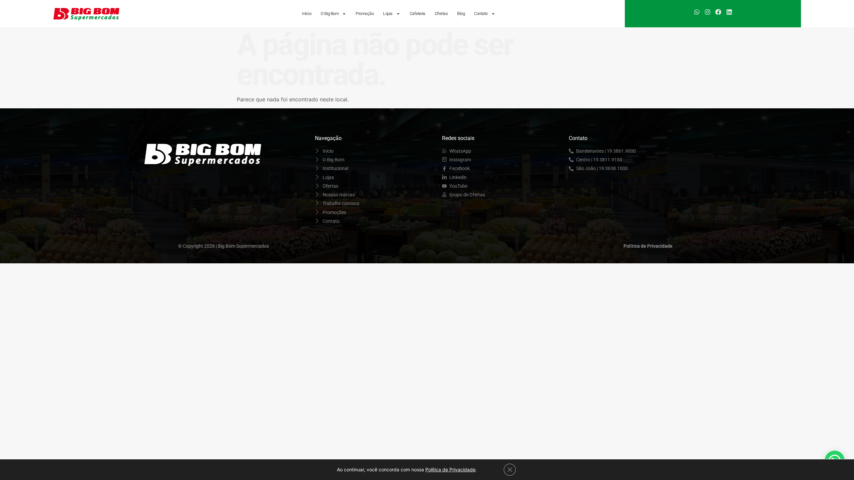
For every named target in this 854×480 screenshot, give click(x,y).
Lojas (387, 13)
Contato (480, 13)
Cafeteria (417, 13)
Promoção (365, 13)
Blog (461, 13)
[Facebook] (718, 12)
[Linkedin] (729, 12)
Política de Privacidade (450, 469)
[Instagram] (707, 12)
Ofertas (441, 13)
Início (306, 13)
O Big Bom (330, 13)
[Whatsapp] (696, 12)
